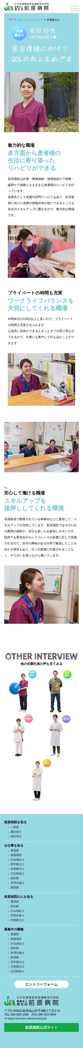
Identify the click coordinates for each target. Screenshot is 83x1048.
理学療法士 (17, 864)
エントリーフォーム (41, 984)
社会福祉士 (17, 859)
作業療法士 (17, 869)
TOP (10, 19)
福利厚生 (16, 836)
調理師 (14, 887)
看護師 (14, 850)
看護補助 (16, 855)
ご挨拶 (14, 827)
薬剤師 (14, 878)
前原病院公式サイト (41, 1027)
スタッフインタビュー (30, 19)
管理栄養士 (17, 882)
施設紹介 (16, 831)
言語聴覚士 (17, 873)
